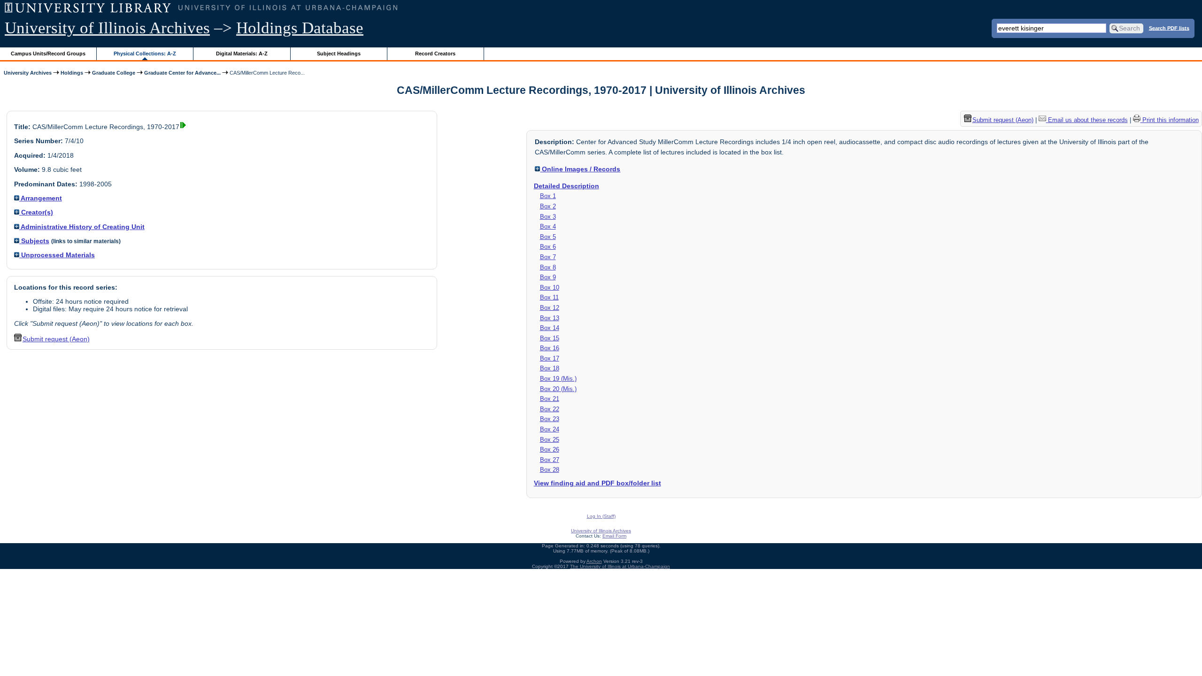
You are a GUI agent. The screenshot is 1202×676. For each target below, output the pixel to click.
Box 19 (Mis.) (558, 378)
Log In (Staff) (601, 516)
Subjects (34, 241)
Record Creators (435, 53)
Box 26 (549, 449)
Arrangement (40, 198)
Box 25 (549, 439)
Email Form (614, 535)
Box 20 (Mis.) (558, 388)
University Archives (28, 73)
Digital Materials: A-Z (242, 53)
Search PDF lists (1169, 28)
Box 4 (548, 226)
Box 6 (548, 246)
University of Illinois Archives (107, 28)
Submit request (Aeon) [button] (56, 339)
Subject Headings (339, 53)
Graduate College (113, 73)
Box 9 (548, 277)
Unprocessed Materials (57, 255)
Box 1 (548, 196)
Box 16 (549, 348)
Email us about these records (1087, 119)
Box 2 (548, 206)
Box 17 (549, 358)
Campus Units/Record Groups (48, 53)
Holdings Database (299, 28)
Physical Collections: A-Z (145, 53)
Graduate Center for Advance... (182, 73)
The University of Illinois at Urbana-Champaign (620, 566)
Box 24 (549, 429)
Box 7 (548, 257)
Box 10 (549, 287)
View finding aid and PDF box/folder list (597, 483)
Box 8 (548, 267)
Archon (594, 561)
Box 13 (549, 318)
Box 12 (549, 307)
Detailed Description (566, 186)
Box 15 (549, 338)
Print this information (1169, 119)
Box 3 (548, 216)
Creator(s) (36, 212)
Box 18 (549, 368)
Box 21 (549, 398)
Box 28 (549, 469)
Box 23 (549, 418)
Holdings (72, 73)
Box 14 (549, 327)
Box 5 (548, 236)
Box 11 (549, 297)
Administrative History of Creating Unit (82, 226)
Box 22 (549, 409)
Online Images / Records (580, 169)
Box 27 (549, 459)
